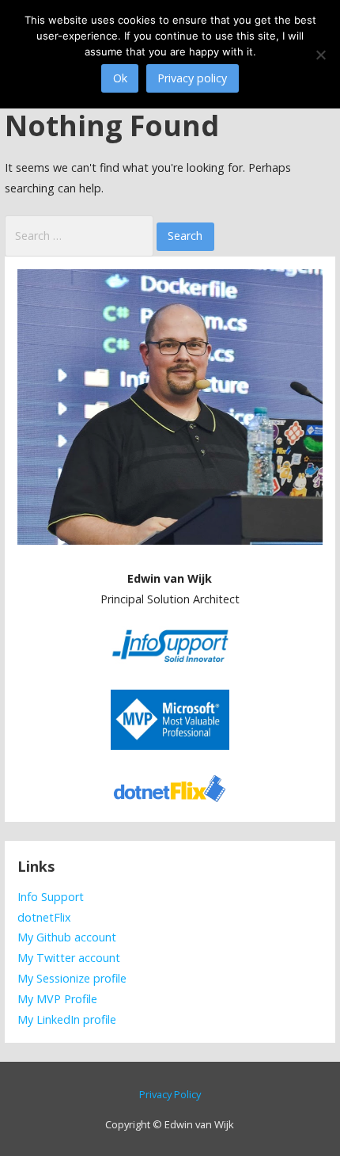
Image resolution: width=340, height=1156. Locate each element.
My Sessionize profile (72, 978)
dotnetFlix (44, 917)
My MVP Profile (57, 998)
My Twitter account (68, 957)
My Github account (66, 937)
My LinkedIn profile (66, 1019)
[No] (320, 55)
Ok (120, 78)
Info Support (50, 896)
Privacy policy (192, 78)
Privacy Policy (170, 1094)
